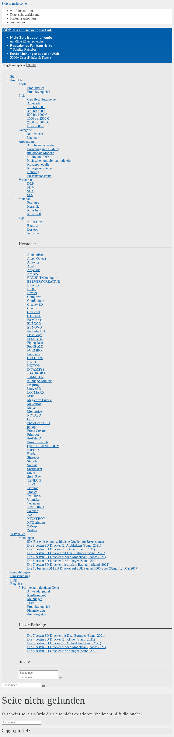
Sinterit (32, 465)
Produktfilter (35, 88)
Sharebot (33, 457)
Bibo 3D (33, 285)
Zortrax (32, 530)
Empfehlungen (20, 572)
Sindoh (32, 461)
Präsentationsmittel (39, 176)
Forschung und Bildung (43, 149)
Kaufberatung (36, 595)
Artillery (32, 274)
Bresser (32, 293)
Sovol (31, 473)
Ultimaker (34, 499)
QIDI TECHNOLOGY (43, 446)
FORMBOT (35, 350)
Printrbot (33, 434)
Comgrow (34, 297)
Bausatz (32, 225)
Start (13, 76)
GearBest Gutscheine (41, 99)
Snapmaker (34, 469)
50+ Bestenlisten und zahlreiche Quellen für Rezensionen (65, 541)
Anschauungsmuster (40, 145)
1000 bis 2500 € (38, 118)
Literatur (33, 137)
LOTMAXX (36, 392)
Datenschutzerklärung (24, 14)
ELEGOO (34, 323)
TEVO (31, 484)
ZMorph (32, 526)
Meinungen (34, 599)
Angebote (33, 103)
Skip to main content (15, 3)
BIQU (31, 289)
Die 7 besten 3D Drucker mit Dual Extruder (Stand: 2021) (66, 553)
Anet (30, 266)
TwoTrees (34, 495)
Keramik (33, 206)
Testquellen (17, 534)
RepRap (32, 453)
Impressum (17, 22)
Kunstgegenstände (39, 168)
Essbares (33, 202)
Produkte (16, 80)
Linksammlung (20, 576)
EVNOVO (34, 327)
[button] (12, 69)
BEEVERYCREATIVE (43, 281)
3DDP (31, 65)
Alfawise (33, 262)
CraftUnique (35, 300)
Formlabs (33, 354)
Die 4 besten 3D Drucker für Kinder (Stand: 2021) (61, 549)
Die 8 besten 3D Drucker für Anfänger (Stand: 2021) (62, 561)
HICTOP (33, 365)
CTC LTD (34, 316)
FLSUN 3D (35, 339)
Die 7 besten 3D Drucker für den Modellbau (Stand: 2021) (66, 557)
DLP (30, 183)
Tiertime (32, 488)
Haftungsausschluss (23, 18)
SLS (30, 195)
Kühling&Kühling (39, 381)
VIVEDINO (35, 507)
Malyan (32, 408)
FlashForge (34, 335)
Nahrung (33, 172)
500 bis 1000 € (37, 114)
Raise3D (33, 450)
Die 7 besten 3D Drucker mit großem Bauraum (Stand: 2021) (68, 564)
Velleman (33, 503)
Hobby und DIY (38, 157)
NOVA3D (34, 415)
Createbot (33, 312)
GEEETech (35, 358)
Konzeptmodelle (38, 164)
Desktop (32, 229)
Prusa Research (37, 442)
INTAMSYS (36, 369)
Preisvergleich (36, 614)
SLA (30, 191)
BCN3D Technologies (42, 277)
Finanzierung (36, 610)
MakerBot (34, 404)
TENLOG (34, 480)
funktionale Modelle (40, 153)
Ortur (30, 419)
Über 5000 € (35, 126)
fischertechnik (36, 331)
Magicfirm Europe (39, 400)
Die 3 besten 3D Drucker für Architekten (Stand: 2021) (64, 545)
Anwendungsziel (38, 591)
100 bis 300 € (36, 107)
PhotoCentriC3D (38, 423)
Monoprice (34, 411)
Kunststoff (34, 214)
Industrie (33, 233)
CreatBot (33, 308)
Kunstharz (34, 210)
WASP (31, 515)
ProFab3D (34, 438)
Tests (30, 603)
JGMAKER (35, 377)
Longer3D (34, 388)
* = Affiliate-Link (22, 11)
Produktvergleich (38, 92)
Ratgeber (16, 583)
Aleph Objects (36, 258)
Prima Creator (36, 430)
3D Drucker (35, 134)
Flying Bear (35, 342)
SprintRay (34, 476)
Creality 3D (35, 304)
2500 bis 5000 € (38, 122)
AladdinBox (35, 255)
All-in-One (34, 222)
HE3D (31, 362)
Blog (13, 580)
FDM (31, 187)
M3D (30, 396)
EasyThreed (35, 320)
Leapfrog (33, 385)
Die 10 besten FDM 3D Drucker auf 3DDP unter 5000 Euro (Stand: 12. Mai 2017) (82, 568)
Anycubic (33, 270)
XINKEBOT (36, 518)
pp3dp (31, 427)
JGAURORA (36, 373)
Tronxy (32, 492)
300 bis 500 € (36, 111)
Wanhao (32, 511)
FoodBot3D (35, 346)
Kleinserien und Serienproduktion (49, 160)
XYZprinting (36, 522)
